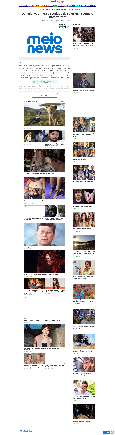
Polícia (47, 5)
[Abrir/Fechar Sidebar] (1, 2)
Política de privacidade (79, 431)
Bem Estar (78, 5)
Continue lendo (45, 95)
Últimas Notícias (91, 5)
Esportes (55, 5)
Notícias (25, 5)
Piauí (51, 5)
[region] (83, 61)
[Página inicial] (54, 1)
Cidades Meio (72, 5)
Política (43, 5)
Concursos (60, 5)
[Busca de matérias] (113, 2)
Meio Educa (83, 5)
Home (21, 5)
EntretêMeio (31, 5)
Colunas (66, 5)
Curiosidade (37, 5)
